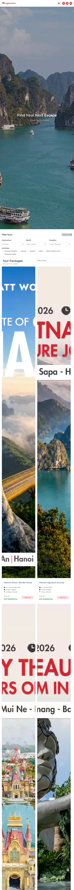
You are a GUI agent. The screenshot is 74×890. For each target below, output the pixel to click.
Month (28, 240)
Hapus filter (66, 234)
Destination (6, 240)
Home (27, 120)
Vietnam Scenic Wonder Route (18, 582)
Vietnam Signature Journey (51, 582)
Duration (52, 240)
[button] (58, 3)
